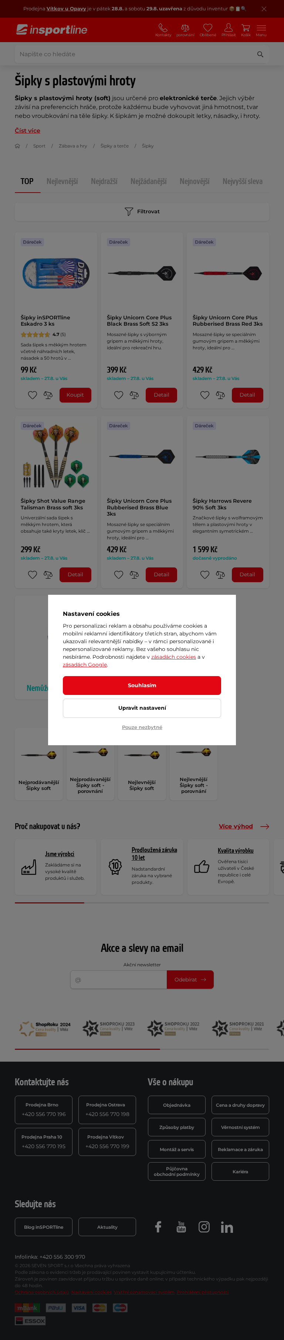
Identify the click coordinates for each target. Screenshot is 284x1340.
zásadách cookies (173, 657)
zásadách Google (85, 664)
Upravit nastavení (142, 708)
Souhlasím (142, 685)
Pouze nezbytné (142, 727)
